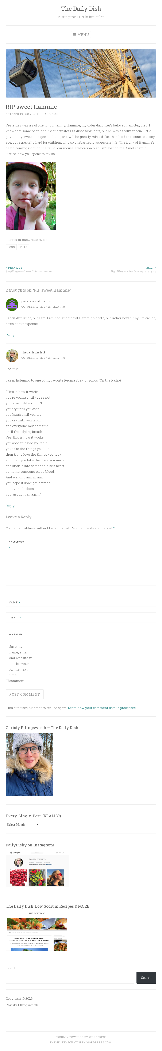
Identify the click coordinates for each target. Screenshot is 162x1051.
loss (11, 247)
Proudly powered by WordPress (81, 1037)
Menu (83, 34)
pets (23, 247)
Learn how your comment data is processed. (102, 708)
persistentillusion (36, 301)
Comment (16, 544)
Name (14, 602)
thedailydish (47, 114)
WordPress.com (98, 1042)
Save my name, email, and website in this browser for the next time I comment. (20, 663)
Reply (10, 335)
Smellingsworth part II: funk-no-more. (29, 269)
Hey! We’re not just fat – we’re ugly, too (133, 269)
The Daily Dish (81, 8)
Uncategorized (34, 240)
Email (15, 618)
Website (15, 633)
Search (11, 968)
